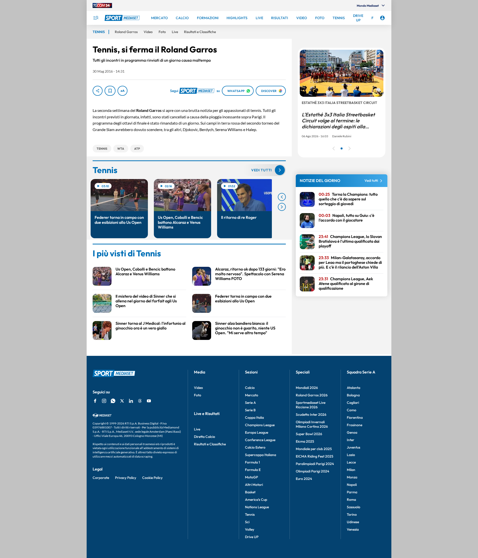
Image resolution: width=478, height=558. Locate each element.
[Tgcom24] (102, 5)
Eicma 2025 (305, 441)
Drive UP (251, 537)
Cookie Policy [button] (152, 477)
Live (197, 429)
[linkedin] (130, 400)
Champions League (260, 425)
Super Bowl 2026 (309, 434)
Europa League (256, 432)
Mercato (251, 395)
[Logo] (123, 18)
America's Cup (256, 499)
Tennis (250, 514)
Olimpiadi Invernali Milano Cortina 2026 (312, 424)
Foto (197, 395)
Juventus (353, 447)
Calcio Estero (255, 447)
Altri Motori (254, 484)
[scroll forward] (282, 207)
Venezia (353, 529)
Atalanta (353, 387)
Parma (352, 492)
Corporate (101, 477)
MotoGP (251, 477)
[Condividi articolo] (98, 91)
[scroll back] (282, 197)
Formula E (253, 469)
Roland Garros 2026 (312, 395)
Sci (247, 522)
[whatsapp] (113, 400)
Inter (350, 440)
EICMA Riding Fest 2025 (314, 456)
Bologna (353, 395)
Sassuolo (353, 507)
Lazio (351, 455)
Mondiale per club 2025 (314, 449)
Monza (352, 477)
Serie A (250, 402)
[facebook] (95, 400)
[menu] (96, 18)
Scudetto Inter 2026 (311, 414)
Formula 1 (252, 462)
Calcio (250, 387)
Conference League (260, 440)
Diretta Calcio (204, 436)
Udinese (353, 522)
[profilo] (382, 18)
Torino (352, 514)
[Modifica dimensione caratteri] (122, 91)
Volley (249, 529)
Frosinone (354, 425)
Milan (351, 469)
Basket (250, 492)
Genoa (352, 432)
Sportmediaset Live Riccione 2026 (310, 404)
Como (351, 410)
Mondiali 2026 (307, 387)
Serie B (250, 410)
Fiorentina (355, 417)
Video (198, 387)
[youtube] (148, 400)
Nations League (257, 507)
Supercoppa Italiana (260, 455)
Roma (351, 499)
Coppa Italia (254, 417)
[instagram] (104, 400)
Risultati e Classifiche (210, 444)
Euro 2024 (304, 478)
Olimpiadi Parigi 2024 (312, 471)
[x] (122, 400)
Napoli (352, 484)
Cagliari (353, 402)
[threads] (139, 400)
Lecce (351, 462)
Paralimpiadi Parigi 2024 (315, 464)
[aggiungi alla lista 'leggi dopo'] (110, 91)
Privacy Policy (125, 477)
